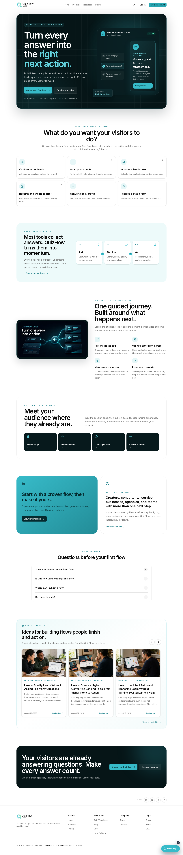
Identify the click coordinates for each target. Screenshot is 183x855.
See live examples (65, 90)
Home (66, 5)
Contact (123, 824)
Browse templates (32, 519)
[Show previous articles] (152, 642)
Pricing (98, 5)
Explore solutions (114, 527)
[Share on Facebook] (158, 799)
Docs (96, 829)
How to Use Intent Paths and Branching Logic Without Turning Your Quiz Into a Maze (137, 689)
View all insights (150, 722)
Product (75, 5)
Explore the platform (35, 273)
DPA (148, 829)
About (122, 820)
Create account (157, 5)
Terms (148, 824)
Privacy (149, 820)
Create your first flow (36, 90)
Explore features (150, 767)
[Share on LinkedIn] (152, 799)
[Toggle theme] (134, 4)
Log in (143, 5)
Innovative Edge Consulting (57, 845)
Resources (87, 5)
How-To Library (100, 833)
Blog (96, 824)
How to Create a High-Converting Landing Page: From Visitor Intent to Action (90, 689)
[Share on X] (146, 799)
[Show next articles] (158, 642)
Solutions (72, 824)
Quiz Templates (101, 820)
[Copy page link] (164, 799)
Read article (56, 713)
